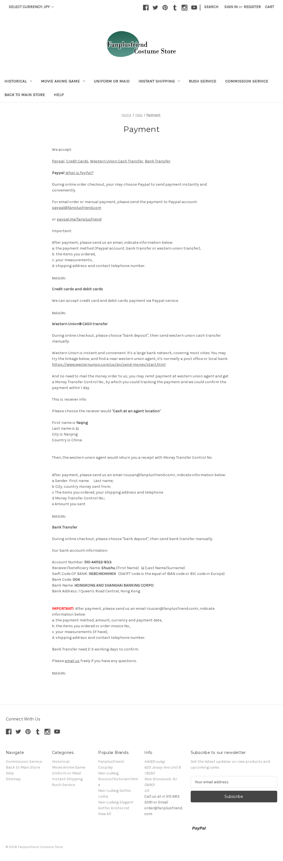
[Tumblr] (175, 8)
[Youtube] (194, 8)
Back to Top (59, 277)
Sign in (231, 6)
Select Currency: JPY (30, 6)
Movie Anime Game (60, 81)
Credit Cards (77, 161)
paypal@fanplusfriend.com (76, 207)
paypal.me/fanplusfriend (79, 219)
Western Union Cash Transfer (116, 161)
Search (211, 6)
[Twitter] (155, 8)
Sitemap (13, 779)
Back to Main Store (24, 94)
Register (252, 6)
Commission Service (246, 81)
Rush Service (202, 81)
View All (104, 813)
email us (72, 660)
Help (59, 94)
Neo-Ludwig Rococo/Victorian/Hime (118, 779)
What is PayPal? (79, 172)
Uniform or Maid (112, 81)
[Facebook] (146, 8)
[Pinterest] (165, 8)
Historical (15, 81)
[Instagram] (184, 8)
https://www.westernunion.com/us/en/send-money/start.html (109, 364)
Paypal (58, 161)
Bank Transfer (157, 161)
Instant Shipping (156, 81)
